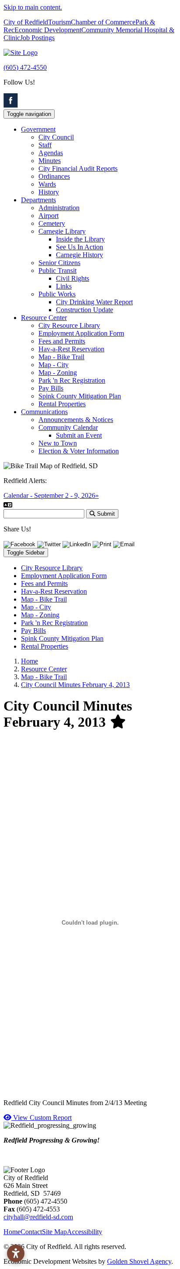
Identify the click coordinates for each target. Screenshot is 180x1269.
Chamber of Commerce (103, 22)
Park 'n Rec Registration (71, 380)
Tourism (59, 22)
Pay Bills (50, 388)
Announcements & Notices (75, 419)
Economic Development (47, 30)
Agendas (50, 152)
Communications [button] (44, 411)
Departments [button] (38, 200)
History (48, 192)
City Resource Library (69, 325)
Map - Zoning (57, 372)
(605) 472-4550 (25, 67)
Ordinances (54, 176)
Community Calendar (68, 427)
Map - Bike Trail (61, 357)
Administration (59, 207)
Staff (45, 145)
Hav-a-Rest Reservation (71, 349)
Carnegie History (79, 255)
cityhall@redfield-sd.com (38, 1217)
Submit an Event (79, 435)
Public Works (57, 294)
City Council (56, 137)
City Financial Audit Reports (78, 168)
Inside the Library (80, 239)
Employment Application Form (81, 333)
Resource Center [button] (44, 317)
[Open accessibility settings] (15, 1253)
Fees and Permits (61, 341)
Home (12, 1231)
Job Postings (37, 37)
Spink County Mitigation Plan (79, 396)
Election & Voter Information (78, 451)
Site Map (54, 1231)
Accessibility (84, 1231)
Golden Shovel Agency (139, 1261)
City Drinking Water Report (94, 302)
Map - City (53, 364)
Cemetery (51, 223)
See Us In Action (79, 247)
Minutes (49, 160)
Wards (47, 184)
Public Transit (57, 270)
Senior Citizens (59, 262)
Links (64, 286)
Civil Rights (72, 278)
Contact (31, 1231)
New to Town (57, 443)
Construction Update (84, 309)
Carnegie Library (62, 231)
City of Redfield (25, 22)
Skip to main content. (32, 7)
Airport (48, 215)
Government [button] (38, 129)
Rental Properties (62, 404)
